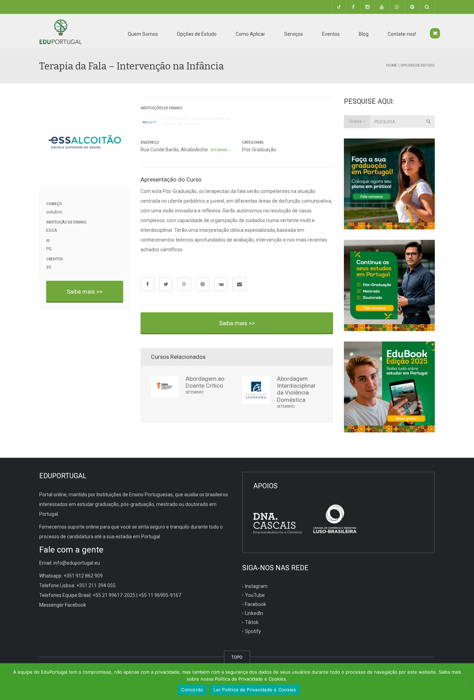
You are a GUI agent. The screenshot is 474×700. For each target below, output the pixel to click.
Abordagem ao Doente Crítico (205, 382)
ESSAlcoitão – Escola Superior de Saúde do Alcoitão (197, 121)
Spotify (253, 631)
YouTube (255, 595)
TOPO (237, 657)
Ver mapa (218, 150)
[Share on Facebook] (147, 284)
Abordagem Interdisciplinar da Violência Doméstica (296, 389)
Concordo (192, 689)
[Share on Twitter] (166, 284)
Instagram (256, 586)
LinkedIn (254, 613)
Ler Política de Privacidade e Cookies (254, 689)
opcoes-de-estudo (417, 65)
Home (391, 65)
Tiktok (252, 622)
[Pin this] (203, 284)
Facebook (255, 604)
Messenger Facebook (62, 605)
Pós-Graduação (259, 149)
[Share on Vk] (221, 284)
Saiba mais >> (85, 291)
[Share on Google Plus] (184, 284)
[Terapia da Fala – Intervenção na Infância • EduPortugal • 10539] (60, 31)
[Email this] (239, 284)
